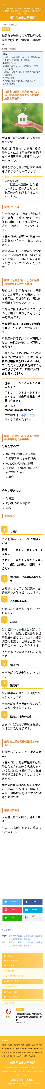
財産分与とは (10, 63)
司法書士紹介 (12, 986)
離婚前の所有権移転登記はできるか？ (20, 81)
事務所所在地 (10, 84)
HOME (10, 956)
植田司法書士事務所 (22, 17)
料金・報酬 (12, 991)
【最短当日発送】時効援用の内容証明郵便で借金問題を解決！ (29, 1016)
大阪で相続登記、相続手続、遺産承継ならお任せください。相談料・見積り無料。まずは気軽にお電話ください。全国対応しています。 (22, 1071)
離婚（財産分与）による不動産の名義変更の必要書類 (22, 73)
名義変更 (7, 930)
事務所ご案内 (13, 981)
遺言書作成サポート (15, 976)
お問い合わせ (13, 996)
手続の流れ (9, 78)
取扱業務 (11, 965)
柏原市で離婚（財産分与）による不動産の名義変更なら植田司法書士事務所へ (22, 58)
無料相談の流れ (14, 960)
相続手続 (10, 970)
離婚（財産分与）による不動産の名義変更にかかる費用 (22, 67)
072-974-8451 (23, 1079)
